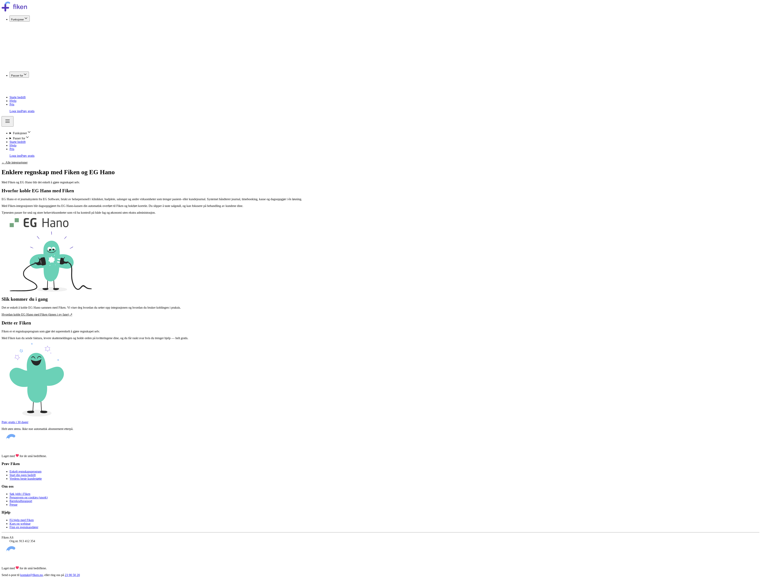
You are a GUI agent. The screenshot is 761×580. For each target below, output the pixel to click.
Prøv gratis (27, 111)
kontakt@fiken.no (31, 575)
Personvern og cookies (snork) (29, 497)
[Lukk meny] (7, 121)
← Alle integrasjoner (15, 162)
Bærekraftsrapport (21, 501)
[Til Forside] (14, 10)
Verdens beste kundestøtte (26, 478)
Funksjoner (17, 19)
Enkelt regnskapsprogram (25, 471)
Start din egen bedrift (23, 475)
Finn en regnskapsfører (24, 527)
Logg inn (15, 111)
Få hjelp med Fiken (22, 520)
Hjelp (13, 100)
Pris (12, 104)
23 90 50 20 (72, 575)
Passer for (17, 75)
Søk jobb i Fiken (20, 494)
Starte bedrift (18, 97)
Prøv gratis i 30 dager (15, 422)
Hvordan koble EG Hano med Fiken (37, 314)
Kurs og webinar (20, 523)
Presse (13, 504)
